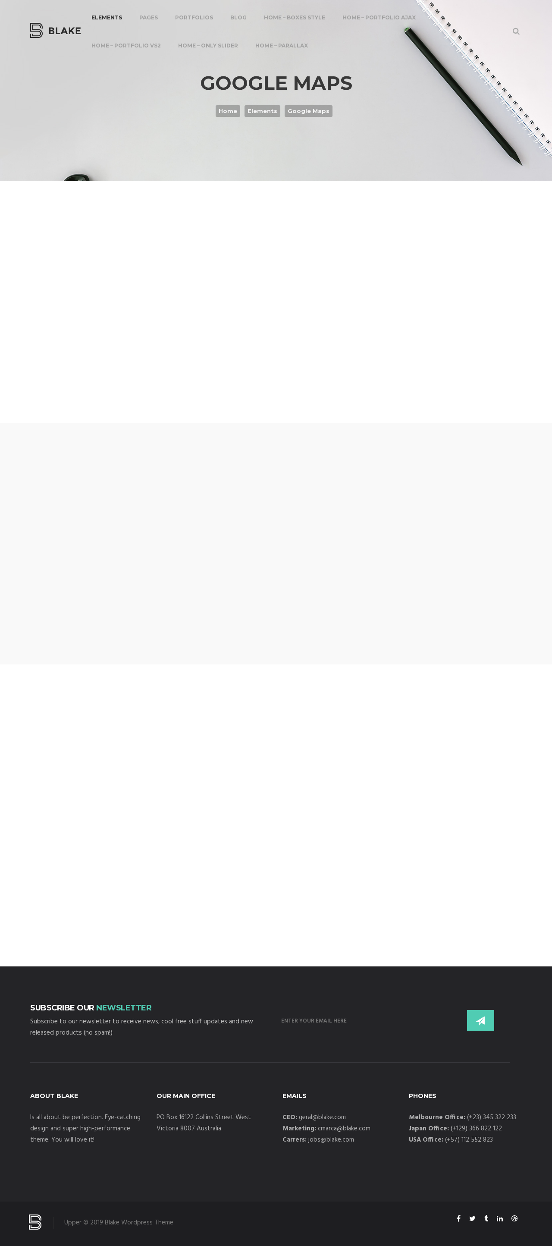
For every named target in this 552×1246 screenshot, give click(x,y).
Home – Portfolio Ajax (379, 17)
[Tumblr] (486, 1220)
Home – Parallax (281, 45)
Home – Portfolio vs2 (126, 45)
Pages (148, 17)
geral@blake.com (322, 1117)
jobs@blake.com (331, 1140)
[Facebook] (458, 1220)
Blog (238, 17)
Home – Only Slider (208, 45)
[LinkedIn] (499, 1220)
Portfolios (194, 17)
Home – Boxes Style (294, 17)
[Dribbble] (514, 1220)
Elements (106, 17)
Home (228, 110)
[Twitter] (472, 1220)
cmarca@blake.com (344, 1128)
